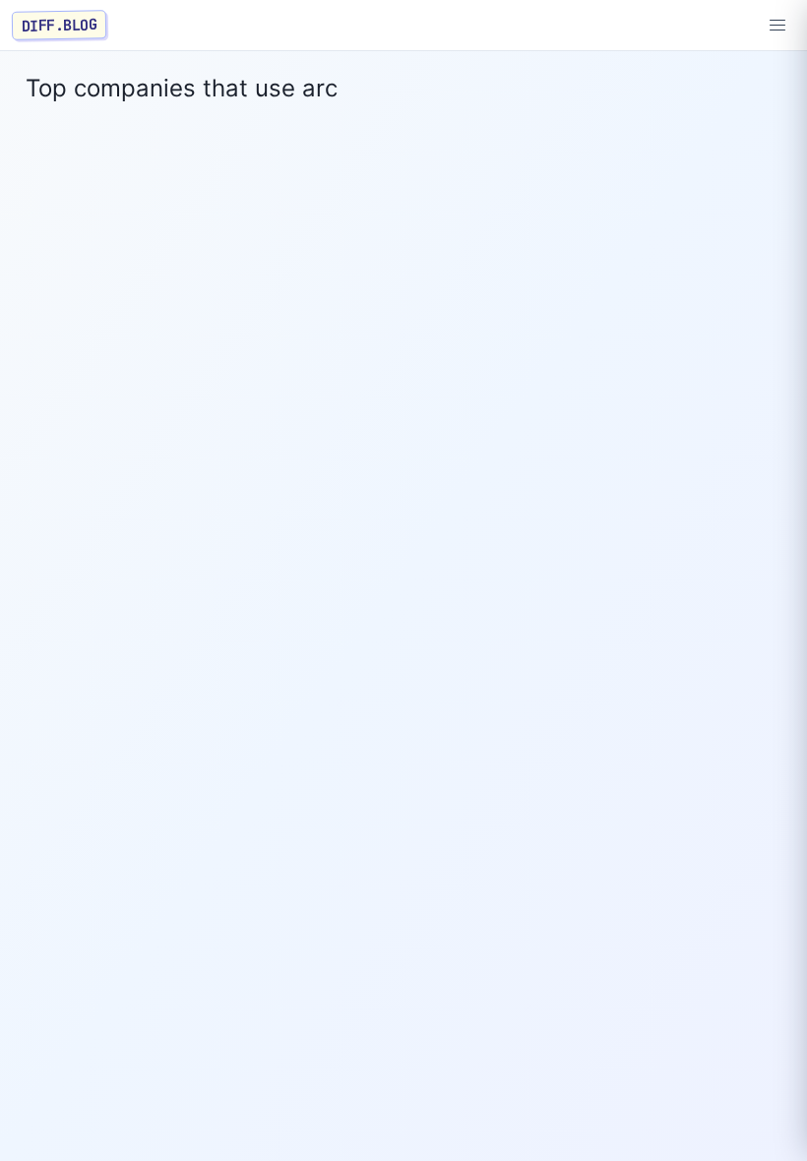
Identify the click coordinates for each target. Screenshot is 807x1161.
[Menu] (777, 25)
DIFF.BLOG (59, 24)
